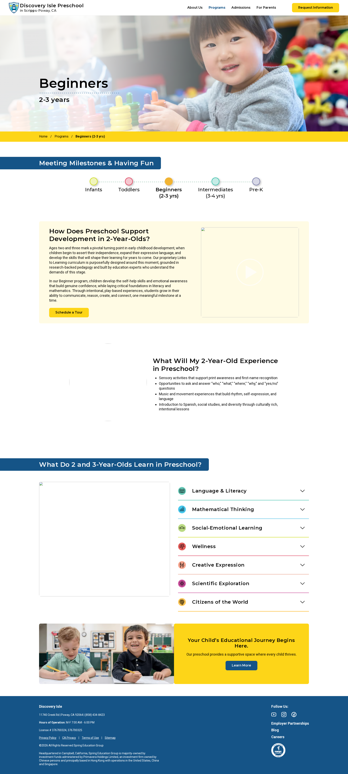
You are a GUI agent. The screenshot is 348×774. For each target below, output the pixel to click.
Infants (93, 189)
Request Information (315, 7)
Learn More (241, 665)
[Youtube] (273, 714)
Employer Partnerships (290, 723)
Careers (277, 737)
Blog (275, 730)
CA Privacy (69, 737)
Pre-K (256, 189)
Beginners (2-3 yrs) (169, 193)
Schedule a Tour (69, 312)
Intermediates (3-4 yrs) (215, 193)
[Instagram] (283, 714)
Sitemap (110, 737)
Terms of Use (90, 737)
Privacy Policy (47, 737)
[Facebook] (293, 714)
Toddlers (129, 189)
